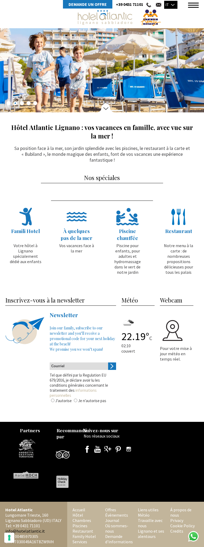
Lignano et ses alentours (151, 533)
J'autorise (63, 400)
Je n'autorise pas (92, 400)
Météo (144, 515)
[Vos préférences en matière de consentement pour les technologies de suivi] (9, 538)
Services (80, 541)
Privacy (176, 520)
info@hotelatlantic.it (25, 531)
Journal (112, 520)
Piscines (80, 525)
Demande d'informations (119, 539)
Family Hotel (84, 536)
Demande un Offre (88, 4)
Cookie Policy (182, 525)
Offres (110, 509)
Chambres (82, 520)
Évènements (116, 515)
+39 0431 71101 (129, 4)
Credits (176, 531)
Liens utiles (148, 509)
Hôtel (78, 515)
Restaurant (83, 531)
